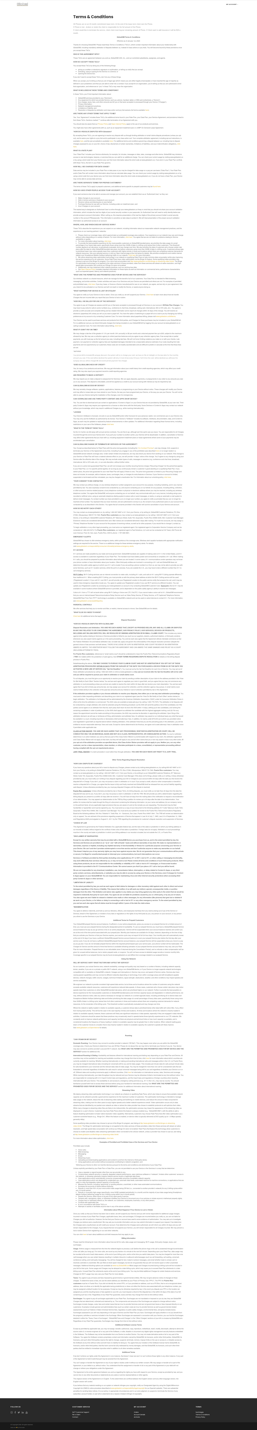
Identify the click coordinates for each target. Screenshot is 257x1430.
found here (157, 186)
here (146, 110)
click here (128, 237)
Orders (136, 1412)
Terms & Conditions (203, 1415)
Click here (132, 255)
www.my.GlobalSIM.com (121, 1265)
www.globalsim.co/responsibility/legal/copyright (128, 1388)
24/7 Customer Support (80, 1412)
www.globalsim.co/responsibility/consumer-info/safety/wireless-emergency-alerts (105, 546)
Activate (137, 1417)
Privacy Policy (103, 124)
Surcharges (200, 1412)
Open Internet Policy (119, 124)
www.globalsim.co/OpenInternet (88, 1027)
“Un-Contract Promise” (146, 448)
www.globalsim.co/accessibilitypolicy (89, 601)
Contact (75, 1417)
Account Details (139, 1415)
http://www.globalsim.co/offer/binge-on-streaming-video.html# (152, 261)
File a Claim (76, 1415)
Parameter (22, 1427)
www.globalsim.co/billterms (166, 316)
